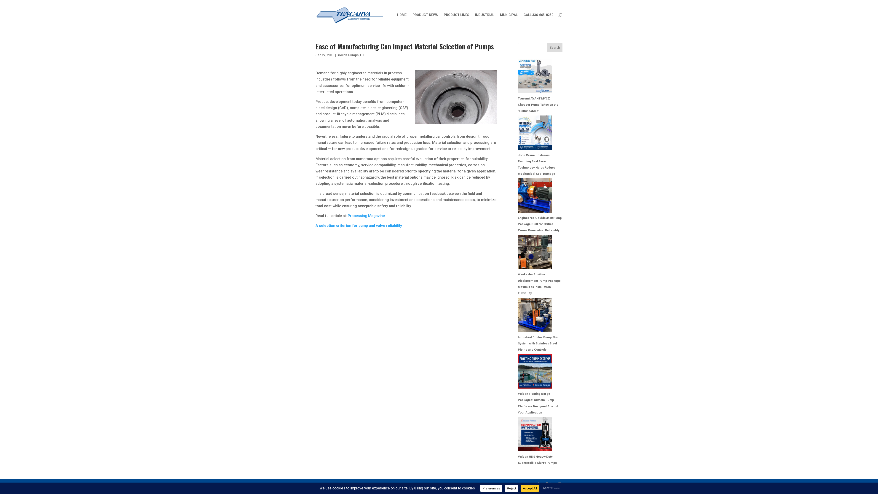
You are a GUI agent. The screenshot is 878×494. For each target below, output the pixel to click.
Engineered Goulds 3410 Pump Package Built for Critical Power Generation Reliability (540, 224)
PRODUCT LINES (456, 15)
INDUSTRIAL (484, 15)
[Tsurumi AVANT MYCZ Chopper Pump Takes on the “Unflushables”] (535, 77)
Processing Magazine (366, 216)
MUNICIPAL (509, 15)
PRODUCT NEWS (425, 15)
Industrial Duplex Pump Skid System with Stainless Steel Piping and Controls (538, 343)
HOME (402, 15)
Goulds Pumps (348, 55)
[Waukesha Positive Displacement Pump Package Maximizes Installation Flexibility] (535, 253)
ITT (362, 55)
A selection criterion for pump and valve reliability (359, 225)
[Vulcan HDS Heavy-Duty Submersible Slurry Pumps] (535, 435)
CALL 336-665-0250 (538, 15)
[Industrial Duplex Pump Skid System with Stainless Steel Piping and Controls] (535, 316)
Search (555, 47)
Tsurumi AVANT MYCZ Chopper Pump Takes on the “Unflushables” (538, 105)
